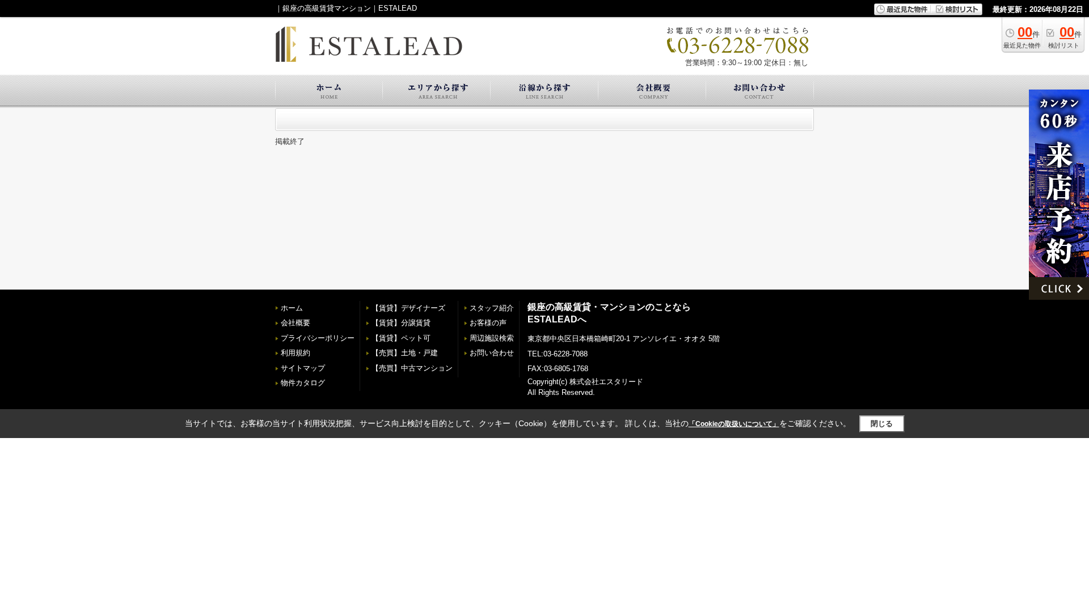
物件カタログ (303, 383)
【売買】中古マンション (412, 368)
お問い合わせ (492, 352)
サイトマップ (303, 368)
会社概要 (295, 322)
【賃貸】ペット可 (401, 338)
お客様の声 (488, 322)
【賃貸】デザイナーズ (408, 308)
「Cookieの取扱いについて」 (734, 424)
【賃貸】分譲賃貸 (401, 322)
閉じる (882, 423)
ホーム (292, 308)
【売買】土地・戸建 (405, 352)
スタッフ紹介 (492, 308)
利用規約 (295, 352)
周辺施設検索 (492, 338)
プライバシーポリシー (317, 338)
